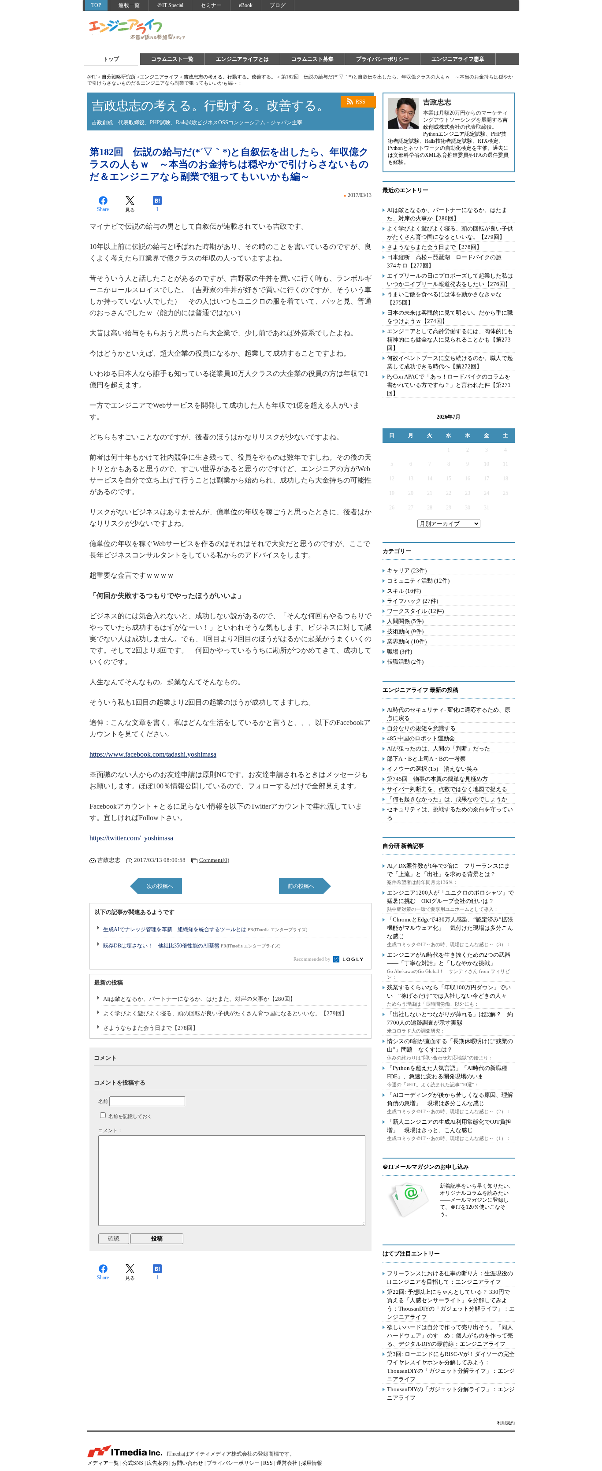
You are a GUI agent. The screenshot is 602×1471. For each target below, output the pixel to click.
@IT (92, 76)
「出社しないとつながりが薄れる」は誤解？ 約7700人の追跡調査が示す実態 (450, 1018)
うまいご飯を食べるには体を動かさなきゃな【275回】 (444, 298)
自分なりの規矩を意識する (421, 728)
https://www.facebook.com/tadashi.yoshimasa (152, 754)
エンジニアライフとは (242, 59)
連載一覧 (129, 5)
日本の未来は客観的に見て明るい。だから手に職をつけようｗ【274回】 (450, 316)
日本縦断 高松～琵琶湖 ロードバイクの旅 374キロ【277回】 (447, 261)
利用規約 (506, 1422)
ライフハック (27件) (412, 601)
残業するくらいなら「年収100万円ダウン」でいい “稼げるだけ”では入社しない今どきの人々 (449, 991)
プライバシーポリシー (382, 59)
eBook (246, 5)
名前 (103, 1101)
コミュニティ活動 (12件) (418, 580)
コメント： (110, 1130)
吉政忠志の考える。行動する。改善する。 (230, 76)
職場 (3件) (399, 651)
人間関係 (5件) (405, 621)
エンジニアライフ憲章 (457, 59)
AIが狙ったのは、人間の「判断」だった (438, 748)
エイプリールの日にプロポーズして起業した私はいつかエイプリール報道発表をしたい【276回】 (450, 279)
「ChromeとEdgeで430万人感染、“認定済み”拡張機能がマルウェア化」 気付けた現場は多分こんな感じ (450, 928)
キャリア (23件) (407, 570)
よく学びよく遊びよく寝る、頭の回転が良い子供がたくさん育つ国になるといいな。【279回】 (225, 1013)
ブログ (278, 5)
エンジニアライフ (137, 30)
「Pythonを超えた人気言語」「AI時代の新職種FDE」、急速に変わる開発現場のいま (447, 1072)
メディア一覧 (103, 1463)
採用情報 (311, 1463)
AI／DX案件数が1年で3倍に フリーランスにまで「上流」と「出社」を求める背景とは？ (448, 869)
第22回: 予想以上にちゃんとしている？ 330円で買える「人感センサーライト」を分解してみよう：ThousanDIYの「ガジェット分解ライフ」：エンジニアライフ (451, 1304)
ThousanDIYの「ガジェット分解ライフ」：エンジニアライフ (451, 1393)
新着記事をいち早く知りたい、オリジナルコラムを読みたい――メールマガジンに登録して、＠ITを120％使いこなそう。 (477, 1200)
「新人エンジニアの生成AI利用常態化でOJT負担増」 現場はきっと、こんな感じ (449, 1125)
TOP (96, 5)
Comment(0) (214, 860)
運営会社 (286, 1463)
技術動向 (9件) (405, 631)
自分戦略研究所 (119, 76)
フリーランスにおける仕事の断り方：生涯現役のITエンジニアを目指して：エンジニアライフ (450, 1277)
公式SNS (133, 1463)
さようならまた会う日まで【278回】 (150, 1028)
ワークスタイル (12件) (415, 611)
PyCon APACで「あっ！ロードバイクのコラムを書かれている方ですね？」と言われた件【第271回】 (449, 385)
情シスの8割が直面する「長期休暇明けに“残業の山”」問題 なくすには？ (450, 1045)
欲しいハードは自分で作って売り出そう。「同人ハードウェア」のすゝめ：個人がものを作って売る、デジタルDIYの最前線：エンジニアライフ (450, 1335)
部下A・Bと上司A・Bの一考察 (426, 758)
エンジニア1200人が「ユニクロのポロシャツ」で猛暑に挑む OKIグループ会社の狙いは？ (450, 896)
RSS (360, 102)
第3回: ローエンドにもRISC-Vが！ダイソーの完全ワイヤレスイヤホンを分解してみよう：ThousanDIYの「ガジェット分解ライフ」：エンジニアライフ (451, 1366)
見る (130, 209)
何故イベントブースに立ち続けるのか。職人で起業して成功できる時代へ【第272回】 (450, 362)
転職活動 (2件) (405, 661)
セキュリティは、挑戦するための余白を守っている (450, 813)
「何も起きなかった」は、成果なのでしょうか (447, 799)
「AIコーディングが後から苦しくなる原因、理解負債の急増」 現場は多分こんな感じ (450, 1099)
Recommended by (313, 959)
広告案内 (157, 1463)
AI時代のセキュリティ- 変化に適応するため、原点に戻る (448, 713)
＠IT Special (170, 5)
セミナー (211, 5)
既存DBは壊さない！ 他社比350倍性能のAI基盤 (191, 946)
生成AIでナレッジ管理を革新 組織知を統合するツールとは (205, 929)
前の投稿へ (301, 886)
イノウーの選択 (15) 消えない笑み (432, 768)
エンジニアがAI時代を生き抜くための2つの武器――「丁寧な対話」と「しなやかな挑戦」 (448, 958)
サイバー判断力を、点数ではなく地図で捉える (447, 789)
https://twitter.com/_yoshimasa (131, 838)
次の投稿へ (160, 886)
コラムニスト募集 (312, 59)
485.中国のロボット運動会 (421, 738)
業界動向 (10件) (407, 641)
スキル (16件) (404, 590)
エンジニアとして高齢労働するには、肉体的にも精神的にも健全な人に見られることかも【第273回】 (450, 339)
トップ (111, 59)
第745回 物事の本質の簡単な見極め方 (437, 779)
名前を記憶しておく (130, 1116)
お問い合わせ (187, 1463)
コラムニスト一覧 (172, 59)
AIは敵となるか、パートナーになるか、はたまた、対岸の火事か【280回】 (199, 999)
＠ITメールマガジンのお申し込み (426, 1166)
